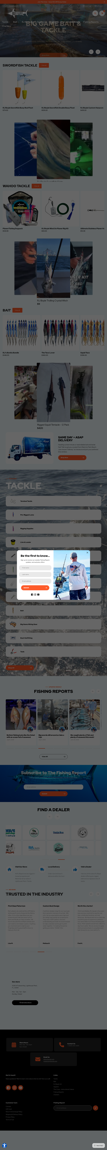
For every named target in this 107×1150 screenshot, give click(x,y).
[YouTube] (38, 594)
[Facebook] (32, 594)
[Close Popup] (87, 552)
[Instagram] (35, 594)
